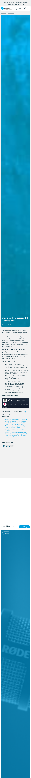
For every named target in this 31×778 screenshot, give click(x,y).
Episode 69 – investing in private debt (15, 423)
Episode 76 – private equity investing (15, 426)
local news (11, 13)
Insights (3, 13)
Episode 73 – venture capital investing (15, 424)
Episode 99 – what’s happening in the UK (16, 434)
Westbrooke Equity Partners (14, 4)
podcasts (6, 533)
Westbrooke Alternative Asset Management (15, 2)
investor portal (21, 8)
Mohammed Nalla (17, 413)
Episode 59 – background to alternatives (16, 419)
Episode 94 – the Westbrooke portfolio (15, 432)
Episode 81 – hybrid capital (12, 427)
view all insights (24, 527)
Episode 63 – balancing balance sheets (15, 421)
